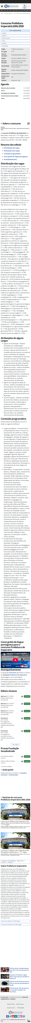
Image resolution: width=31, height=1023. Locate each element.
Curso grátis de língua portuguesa (16, 157)
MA (12, 77)
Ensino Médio (15, 65)
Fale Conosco (20, 1004)
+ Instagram (10, 862)
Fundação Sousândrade (18, 73)
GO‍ (27, 10)
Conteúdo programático (12, 154)
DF (22, 10)
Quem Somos (11, 1004)
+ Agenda (3, 33)
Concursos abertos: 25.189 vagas (10, 921)
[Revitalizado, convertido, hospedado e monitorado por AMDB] (28, 1020)
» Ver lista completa (6, 766)
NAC (2, 10)
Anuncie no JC (11, 1008)
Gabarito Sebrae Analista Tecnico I (8, 762)
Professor (14, 58)
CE (19, 10)
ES (24, 10)
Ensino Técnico (24, 65)
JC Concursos (11, 673)
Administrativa (15, 61)
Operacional (14, 62)
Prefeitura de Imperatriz (18, 675)
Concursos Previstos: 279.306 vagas (11, 924)
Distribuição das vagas (12, 148)
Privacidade (20, 1008)
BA (16, 10)
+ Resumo (3, 35)
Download (27, 696)
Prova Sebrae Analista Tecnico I (7, 757)
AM (13, 10)
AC (5, 10)
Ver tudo (15, 744)
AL (7, 10)
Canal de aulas (13, 775)
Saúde (20, 62)
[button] (22, 696)
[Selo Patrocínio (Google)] (24, 6)
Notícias (3, 43)
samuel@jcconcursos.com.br (15, 826)
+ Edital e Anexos (5, 38)
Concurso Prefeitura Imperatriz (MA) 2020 (22, 13)
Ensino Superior (15, 67)
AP (10, 10)
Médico (20, 58)
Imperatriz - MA (15, 80)
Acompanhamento (10, 159)
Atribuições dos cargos (12, 151)
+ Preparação (4, 46)
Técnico (24, 58)
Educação (23, 61)
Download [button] (27, 756)
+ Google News (19, 861)
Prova (3, 41)
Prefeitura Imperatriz (17, 49)
